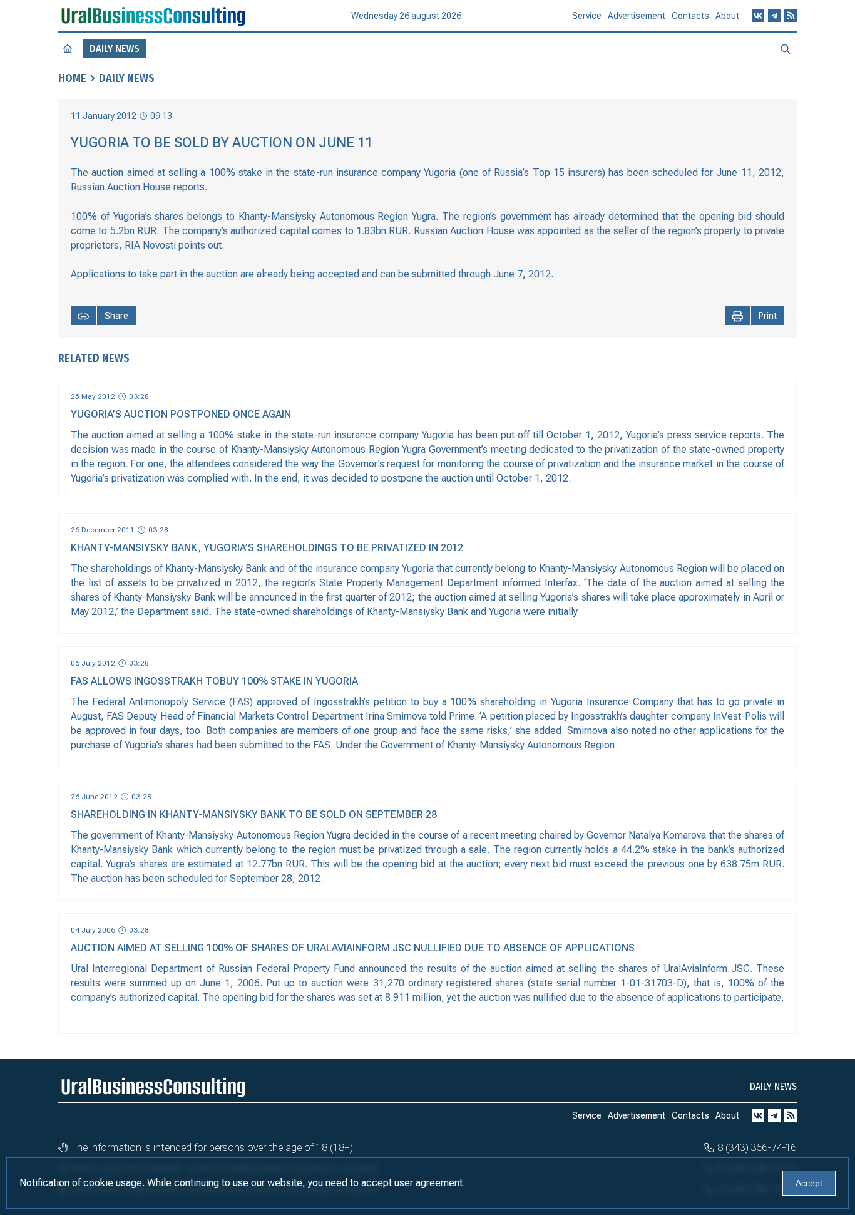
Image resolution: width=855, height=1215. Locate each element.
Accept (809, 1183)
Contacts (690, 16)
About (727, 16)
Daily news (127, 78)
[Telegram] (774, 15)
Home (72, 78)
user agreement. (429, 1183)
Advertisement (636, 16)
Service (587, 16)
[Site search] (785, 48)
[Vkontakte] (758, 15)
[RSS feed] (790, 15)
